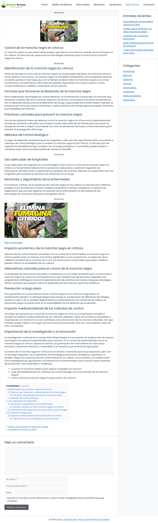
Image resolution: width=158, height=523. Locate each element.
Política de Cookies (100, 519)
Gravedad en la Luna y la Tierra (22, 429)
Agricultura (132, 4)
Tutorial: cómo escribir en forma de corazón (27, 427)
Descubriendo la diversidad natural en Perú (138, 23)
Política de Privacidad (66, 519)
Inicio (44, 4)
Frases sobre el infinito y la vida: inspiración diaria (137, 30)
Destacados (130, 87)
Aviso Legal (84, 519)
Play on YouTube (13, 242)
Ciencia (127, 83)
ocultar (24, 386)
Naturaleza (83, 4)
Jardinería (115, 4)
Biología (127, 75)
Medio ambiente (62, 4)
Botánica (99, 4)
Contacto (149, 4)
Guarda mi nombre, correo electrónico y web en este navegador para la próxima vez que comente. (55, 499)
